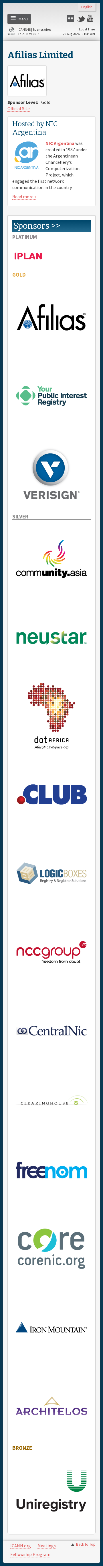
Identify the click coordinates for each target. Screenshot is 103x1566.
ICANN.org (20, 1545)
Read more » (24, 196)
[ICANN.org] (11, 32)
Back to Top (86, 1544)
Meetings (46, 1545)
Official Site (18, 108)
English (86, 7)
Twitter (81, 18)
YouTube (91, 18)
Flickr (71, 18)
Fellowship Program (30, 1554)
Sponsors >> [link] (36, 226)
